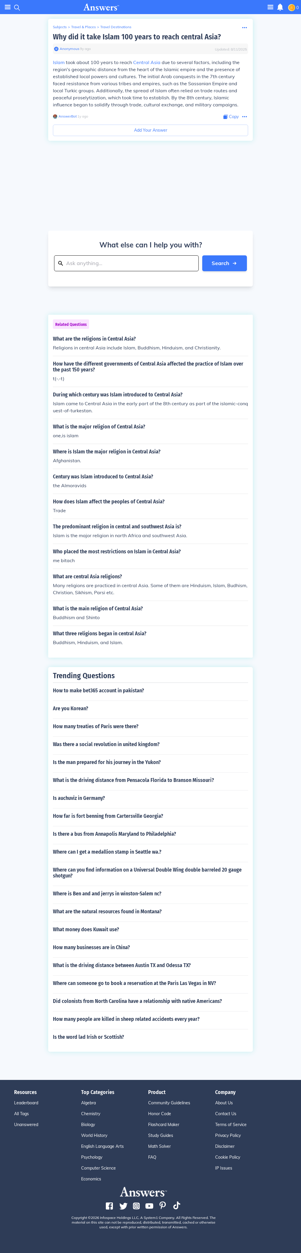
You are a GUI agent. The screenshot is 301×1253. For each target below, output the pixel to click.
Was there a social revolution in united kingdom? (106, 744)
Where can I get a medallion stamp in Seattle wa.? (107, 852)
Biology (88, 1124)
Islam (59, 62)
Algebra (88, 1102)
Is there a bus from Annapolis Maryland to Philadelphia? (114, 834)
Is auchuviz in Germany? (79, 798)
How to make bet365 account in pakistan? (98, 690)
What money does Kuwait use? (86, 929)
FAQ (152, 1157)
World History (94, 1135)
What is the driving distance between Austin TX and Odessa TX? (122, 965)
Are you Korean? (70, 708)
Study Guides (160, 1135)
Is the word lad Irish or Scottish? (88, 1037)
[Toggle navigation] (8, 7)
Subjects (60, 27)
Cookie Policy (227, 1157)
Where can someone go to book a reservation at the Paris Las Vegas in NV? (134, 983)
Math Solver (159, 1146)
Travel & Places (83, 27)
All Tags (21, 1113)
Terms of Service (231, 1124)
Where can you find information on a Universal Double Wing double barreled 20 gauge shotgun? (147, 873)
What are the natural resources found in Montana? (107, 911)
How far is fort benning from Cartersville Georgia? (108, 816)
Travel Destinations (115, 27)
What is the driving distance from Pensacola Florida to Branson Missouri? (133, 780)
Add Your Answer (150, 130)
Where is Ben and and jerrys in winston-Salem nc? (107, 893)
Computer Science (98, 1168)
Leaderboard (26, 1102)
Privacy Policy (228, 1135)
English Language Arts (102, 1146)
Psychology (91, 1157)
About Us (224, 1102)
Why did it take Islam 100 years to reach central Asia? (137, 36)
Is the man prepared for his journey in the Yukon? (107, 762)
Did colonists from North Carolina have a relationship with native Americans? (137, 1001)
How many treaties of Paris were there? (95, 726)
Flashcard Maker (163, 1124)
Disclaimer (225, 1146)
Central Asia (146, 62)
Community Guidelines (169, 1102)
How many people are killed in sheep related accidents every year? (126, 1019)
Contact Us (225, 1113)
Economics (91, 1179)
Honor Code (159, 1113)
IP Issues (223, 1168)
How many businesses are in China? (91, 947)
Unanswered (26, 1124)
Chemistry (90, 1113)
